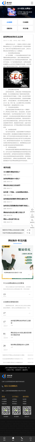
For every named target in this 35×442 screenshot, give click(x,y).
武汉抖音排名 (25, 430)
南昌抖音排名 (4, 428)
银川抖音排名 (14, 426)
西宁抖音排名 (4, 435)
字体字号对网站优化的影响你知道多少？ (16, 233)
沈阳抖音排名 (20, 435)
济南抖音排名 (15, 432)
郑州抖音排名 (23, 432)
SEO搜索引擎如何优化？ (11, 172)
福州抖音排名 (29, 426)
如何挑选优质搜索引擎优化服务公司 (15, 199)
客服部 (24, 403)
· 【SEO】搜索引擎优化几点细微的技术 (12, 362)
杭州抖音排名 (12, 428)
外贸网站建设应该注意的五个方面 (13, 272)
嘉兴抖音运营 (18, 421)
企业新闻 (9, 22)
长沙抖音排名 (17, 430)
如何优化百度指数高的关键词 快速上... (16, 206)
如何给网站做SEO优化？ (11, 178)
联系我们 (14, 403)
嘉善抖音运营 (10, 421)
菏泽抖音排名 (24, 424)
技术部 (24, 399)
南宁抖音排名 (6, 426)
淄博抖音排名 (16, 424)
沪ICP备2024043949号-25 (8, 393)
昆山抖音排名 (8, 424)
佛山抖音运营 (26, 421)
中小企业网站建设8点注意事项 (13, 283)
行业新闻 (25, 22)
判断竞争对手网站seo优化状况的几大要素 (16, 230)
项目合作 (14, 401)
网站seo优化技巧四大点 (11, 219)
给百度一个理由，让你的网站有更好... (16, 192)
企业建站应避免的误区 (11, 302)
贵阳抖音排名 (28, 428)
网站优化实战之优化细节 (11, 185)
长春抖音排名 (28, 435)
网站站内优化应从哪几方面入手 (14, 212)
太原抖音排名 (7, 432)
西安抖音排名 (30, 432)
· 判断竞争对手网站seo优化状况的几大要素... (13, 355)
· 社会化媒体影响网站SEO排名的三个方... (13, 358)
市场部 (24, 401)
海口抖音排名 (22, 426)
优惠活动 (9, 28)
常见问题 (25, 28)
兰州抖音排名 (12, 435)
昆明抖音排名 (20, 428)
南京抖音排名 (9, 430)
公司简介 (14, 399)
